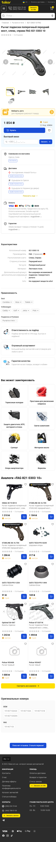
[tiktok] (11, 835)
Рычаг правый (8, 665)
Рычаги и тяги (18, 23)
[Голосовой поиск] (52, 15)
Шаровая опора (36, 545)
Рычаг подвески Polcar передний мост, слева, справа (38, 626)
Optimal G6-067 (8, 623)
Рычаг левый (34, 665)
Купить (13, 130)
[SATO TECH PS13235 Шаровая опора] (41, 532)
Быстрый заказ (11, 136)
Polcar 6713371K (36, 623)
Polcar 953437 (35, 662)
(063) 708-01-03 (11, 811)
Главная (5, 23)
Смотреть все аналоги (26, 686)
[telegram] (3, 820)
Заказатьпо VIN (33, 9)
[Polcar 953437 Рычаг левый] (41, 651)
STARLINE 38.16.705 (37, 503)
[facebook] (3, 835)
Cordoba (6, 302)
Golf (15, 310)
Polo (34, 310)
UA (26, 2)
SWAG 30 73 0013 (9, 503)
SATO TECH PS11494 (38, 583)
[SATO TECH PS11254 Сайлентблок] (14, 572)
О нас (4, 777)
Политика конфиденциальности (11, 787)
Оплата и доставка (37, 2)
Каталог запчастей (10, 792)
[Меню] (4, 8)
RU (5, 759)
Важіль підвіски (8, 625)
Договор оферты (9, 781)
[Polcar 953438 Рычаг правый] (14, 651)
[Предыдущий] (5, 61)
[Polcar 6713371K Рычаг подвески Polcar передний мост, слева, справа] (41, 611)
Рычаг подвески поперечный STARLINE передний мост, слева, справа (41, 507)
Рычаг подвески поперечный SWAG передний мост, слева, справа (14, 507)
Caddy (5, 310)
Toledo (27, 302)
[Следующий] (50, 61)
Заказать (44, 142)
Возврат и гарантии (38, 777)
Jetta (25, 310)
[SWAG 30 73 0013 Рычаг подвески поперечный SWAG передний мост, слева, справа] (14, 492)
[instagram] (7, 835)
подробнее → (36, 217)
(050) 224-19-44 (11, 806)
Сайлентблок (7, 585)
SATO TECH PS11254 (11, 583)
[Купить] (24, 516)
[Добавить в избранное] (49, 130)
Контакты (51, 2)
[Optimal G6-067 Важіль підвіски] (14, 611)
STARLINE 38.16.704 (10, 543)
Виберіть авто (17, 111)
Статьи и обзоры (9, 797)
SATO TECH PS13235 (38, 543)
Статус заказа (36, 781)
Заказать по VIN (40, 786)
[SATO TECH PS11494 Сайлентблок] (41, 572)
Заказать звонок (12, 815)
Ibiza (17, 302)
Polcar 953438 (8, 662)
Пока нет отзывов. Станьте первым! (28, 745)
